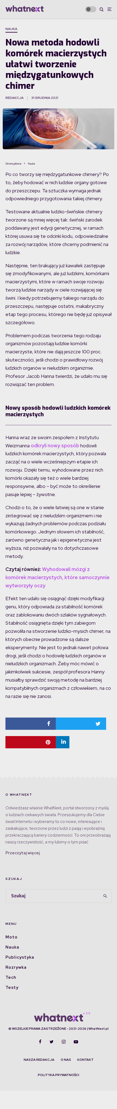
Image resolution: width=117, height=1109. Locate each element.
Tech (10, 977)
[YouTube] (76, 1041)
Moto (11, 937)
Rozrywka (16, 967)
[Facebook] (40, 1041)
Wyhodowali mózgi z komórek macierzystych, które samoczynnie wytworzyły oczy (57, 577)
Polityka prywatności (58, 1075)
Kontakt (85, 1060)
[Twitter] (51, 1041)
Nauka (11, 29)
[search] (106, 896)
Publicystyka (19, 957)
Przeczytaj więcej (22, 853)
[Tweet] (81, 724)
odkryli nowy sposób (55, 445)
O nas (66, 1060)
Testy (12, 987)
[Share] (30, 724)
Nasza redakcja (39, 1060)
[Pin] (30, 742)
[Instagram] (64, 1041)
